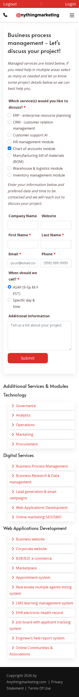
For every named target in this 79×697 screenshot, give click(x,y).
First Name (20, 235)
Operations (25, 424)
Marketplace (26, 568)
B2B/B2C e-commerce (34, 558)
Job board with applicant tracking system (40, 625)
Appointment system (33, 577)
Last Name (53, 235)
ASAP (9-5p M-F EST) (25, 290)
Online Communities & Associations (31, 650)
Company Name (23, 216)
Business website (30, 539)
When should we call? (23, 276)
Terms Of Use (39, 688)
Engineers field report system (40, 638)
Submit (28, 358)
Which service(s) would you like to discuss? (38, 104)
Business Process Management (42, 466)
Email (15, 254)
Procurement (27, 444)
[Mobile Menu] (72, 15)
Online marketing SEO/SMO (38, 517)
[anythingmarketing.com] (38, 15)
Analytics (23, 415)
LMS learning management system (44, 603)
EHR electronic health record (39, 612)
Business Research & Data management (34, 478)
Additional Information (29, 316)
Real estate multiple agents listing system (40, 590)
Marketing (24, 434)
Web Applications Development (42, 507)
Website (49, 216)
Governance (26, 405)
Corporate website (31, 548)
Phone (49, 254)
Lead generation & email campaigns (32, 494)
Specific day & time (24, 303)
